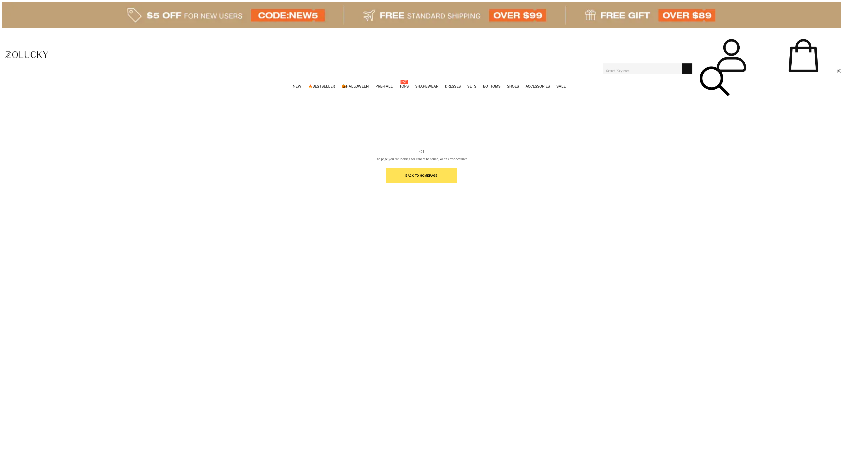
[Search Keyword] (642, 68)
